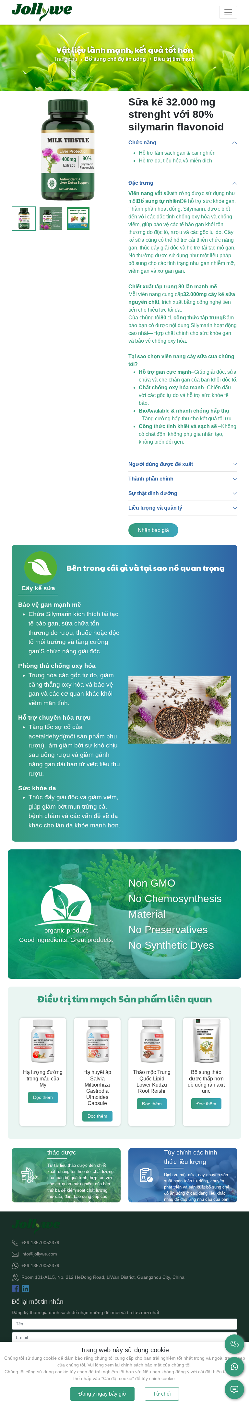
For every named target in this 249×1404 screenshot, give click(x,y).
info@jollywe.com (39, 1253)
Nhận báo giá (153, 530)
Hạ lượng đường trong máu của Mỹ (43, 1078)
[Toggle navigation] (228, 12)
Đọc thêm (43, 1097)
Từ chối (162, 1394)
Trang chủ (65, 59)
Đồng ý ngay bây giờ (102, 1394)
